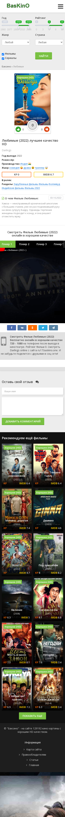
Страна (40, 34)
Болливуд (54, 184)
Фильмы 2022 (32, 188)
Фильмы (10, 53)
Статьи (33, 760)
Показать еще (32, 716)
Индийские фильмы (13, 188)
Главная (34, 765)
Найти (43, 56)
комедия (15, 167)
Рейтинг (40, 18)
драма (27, 167)
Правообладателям (34, 754)
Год (4, 18)
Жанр (5, 34)
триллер (39, 167)
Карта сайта (34, 749)
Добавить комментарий (23, 421)
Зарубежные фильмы (26, 184)
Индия (24, 163)
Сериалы (10, 58)
